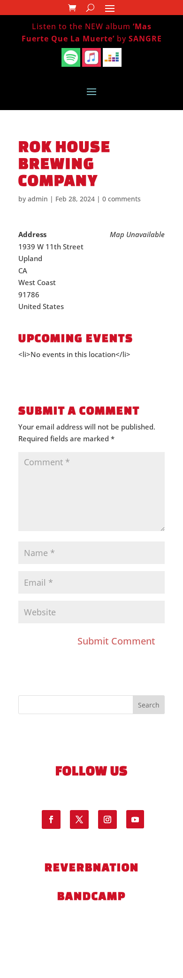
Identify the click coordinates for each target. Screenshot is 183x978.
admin (38, 198)
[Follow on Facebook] (51, 819)
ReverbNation (92, 867)
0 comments (121, 198)
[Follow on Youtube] (135, 819)
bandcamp (91, 895)
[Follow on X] (79, 819)
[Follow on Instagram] (107, 819)
